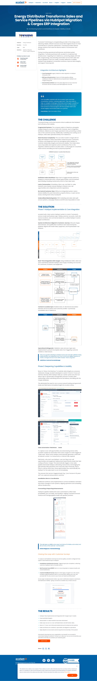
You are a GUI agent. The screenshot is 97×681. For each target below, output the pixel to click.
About (50, 2)
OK (72, 675)
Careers (69, 2)
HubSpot (31, 2)
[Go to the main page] (21, 2)
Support (63, 2)
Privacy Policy (67, 672)
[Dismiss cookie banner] (76, 666)
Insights (57, 2)
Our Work (45, 2)
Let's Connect (76, 2)
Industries (38, 2)
